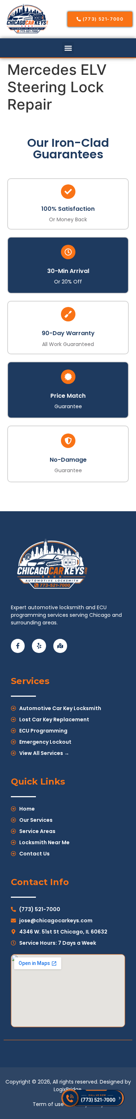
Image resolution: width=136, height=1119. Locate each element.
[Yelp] (39, 646)
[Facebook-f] (18, 646)
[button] (68, 48)
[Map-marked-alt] (60, 646)
